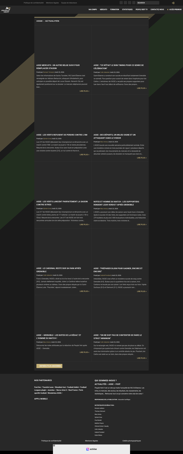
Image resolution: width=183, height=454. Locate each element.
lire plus (84, 91)
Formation (114, 10)
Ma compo (93, 10)
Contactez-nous (157, 10)
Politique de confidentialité (34, 3)
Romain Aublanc (99, 408)
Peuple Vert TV (141, 10)
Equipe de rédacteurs (69, 3)
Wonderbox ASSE (54, 393)
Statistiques (127, 10)
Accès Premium (174, 10)
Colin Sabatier (104, 72)
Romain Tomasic (48, 72)
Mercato (103, 10)
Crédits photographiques (132, 441)
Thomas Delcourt (100, 411)
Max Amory (104, 142)
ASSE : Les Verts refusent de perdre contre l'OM (61, 135)
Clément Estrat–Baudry (102, 426)
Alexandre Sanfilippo (124, 399)
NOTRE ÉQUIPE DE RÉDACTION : (104, 405)
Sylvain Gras (47, 138)
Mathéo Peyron (99, 423)
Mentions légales (52, 3)
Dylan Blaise (98, 435)
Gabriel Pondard (105, 275)
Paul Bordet (98, 420)
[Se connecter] (173, 3)
